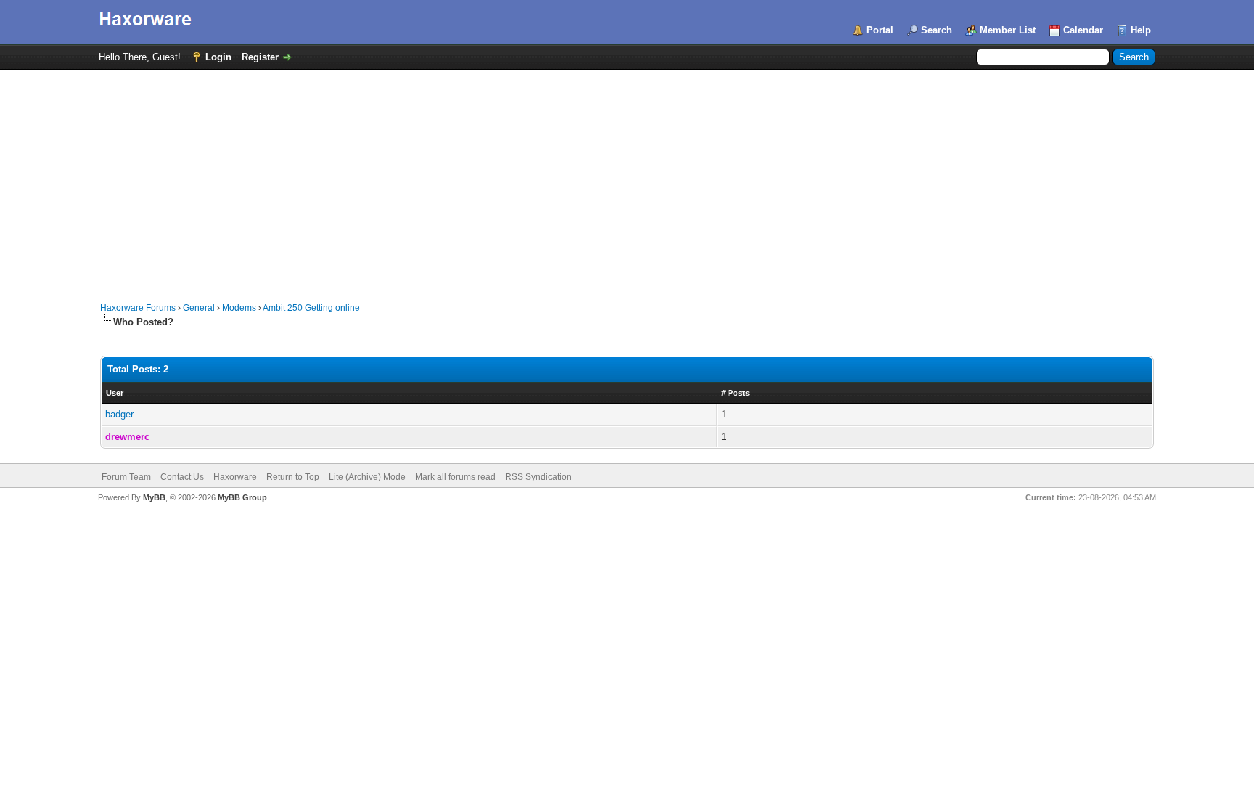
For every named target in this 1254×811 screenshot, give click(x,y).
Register (260, 57)
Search (936, 30)
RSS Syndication (538, 477)
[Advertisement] (627, 178)
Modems (239, 308)
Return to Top (292, 477)
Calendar (1083, 30)
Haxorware (235, 477)
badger (119, 414)
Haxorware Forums (138, 308)
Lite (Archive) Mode (367, 477)
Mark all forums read (455, 477)
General (199, 308)
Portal (879, 30)
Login (218, 57)
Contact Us (182, 477)
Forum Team (126, 477)
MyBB (154, 497)
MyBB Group (242, 497)
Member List (1008, 30)
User (114, 392)
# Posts (735, 392)
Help (1141, 30)
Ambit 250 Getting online (311, 308)
